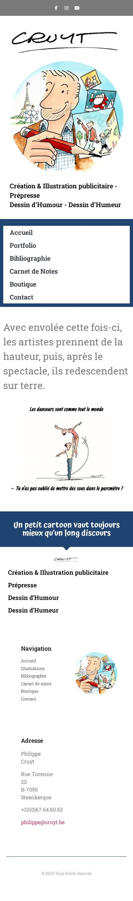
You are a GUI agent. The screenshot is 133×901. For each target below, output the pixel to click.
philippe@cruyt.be (43, 822)
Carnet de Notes (34, 271)
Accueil (21, 232)
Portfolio (23, 245)
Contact (21, 297)
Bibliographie (30, 258)
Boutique (23, 284)
